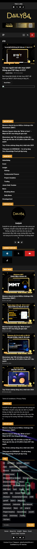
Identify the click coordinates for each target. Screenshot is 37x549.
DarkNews (13, 544)
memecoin (6, 504)
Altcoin (26, 463)
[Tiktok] (23, 7)
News (4, 189)
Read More (7, 82)
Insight (4, 168)
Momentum (7, 508)
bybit (15, 489)
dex (11, 493)
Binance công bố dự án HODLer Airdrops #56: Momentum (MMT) (18, 283)
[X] (16, 7)
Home (6, 531)
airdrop (19, 463)
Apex (5, 467)
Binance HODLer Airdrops (11, 478)
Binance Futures (8, 474)
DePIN (5, 493)
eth (29, 493)
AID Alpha (10, 463)
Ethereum (6, 497)
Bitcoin (21, 482)
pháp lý (27, 508)
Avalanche (23, 467)
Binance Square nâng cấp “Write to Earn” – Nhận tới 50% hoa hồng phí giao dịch (18, 313)
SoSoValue (13, 516)
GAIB (31, 497)
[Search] (27, 35)
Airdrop (6, 170)
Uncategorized (7, 199)
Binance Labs (27, 478)
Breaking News (9, 192)
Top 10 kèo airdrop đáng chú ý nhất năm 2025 (18, 145)
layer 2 (13, 500)
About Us (13, 531)
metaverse (16, 504)
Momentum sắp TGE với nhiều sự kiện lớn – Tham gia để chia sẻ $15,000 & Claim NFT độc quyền (18, 139)
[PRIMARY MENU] (23, 35)
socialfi (31, 512)
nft (21, 508)
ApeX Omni (13, 467)
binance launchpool (10, 482)
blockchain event (19, 485)
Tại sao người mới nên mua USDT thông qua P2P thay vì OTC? (18, 54)
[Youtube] (20, 7)
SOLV (5, 516)
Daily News (8, 195)
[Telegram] (13, 7)
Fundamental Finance (9, 62)
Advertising (6, 160)
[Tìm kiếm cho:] (14, 525)
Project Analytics (10, 178)
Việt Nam (6, 519)
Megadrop (21, 500)
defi (27, 489)
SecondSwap (21, 512)
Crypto (21, 489)
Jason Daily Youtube (32, 35)
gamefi (5, 500)
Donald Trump (20, 493)
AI (4, 463)
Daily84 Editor (9, 73)
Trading (17, 62)
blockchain (7, 485)
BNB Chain (7, 489)
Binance (6, 470)
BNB (28, 485)
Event (4, 164)
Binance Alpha (16, 470)
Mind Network (27, 504)
